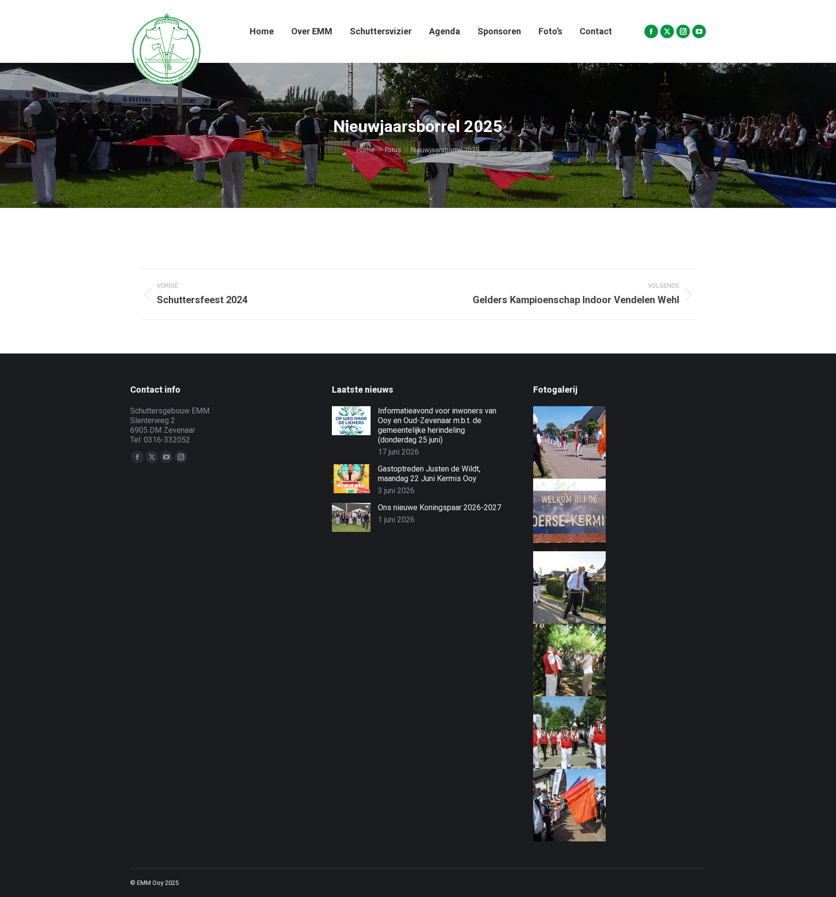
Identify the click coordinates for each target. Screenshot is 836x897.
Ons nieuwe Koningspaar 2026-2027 (439, 507)
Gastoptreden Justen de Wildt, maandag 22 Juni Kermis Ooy (429, 473)
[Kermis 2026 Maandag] (562, 732)
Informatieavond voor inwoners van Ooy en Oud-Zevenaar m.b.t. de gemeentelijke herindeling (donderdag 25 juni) (437, 425)
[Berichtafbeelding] (351, 420)
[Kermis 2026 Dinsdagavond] (562, 587)
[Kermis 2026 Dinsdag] (562, 660)
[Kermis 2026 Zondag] (562, 805)
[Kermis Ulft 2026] (562, 515)
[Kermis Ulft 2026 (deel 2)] (562, 442)
